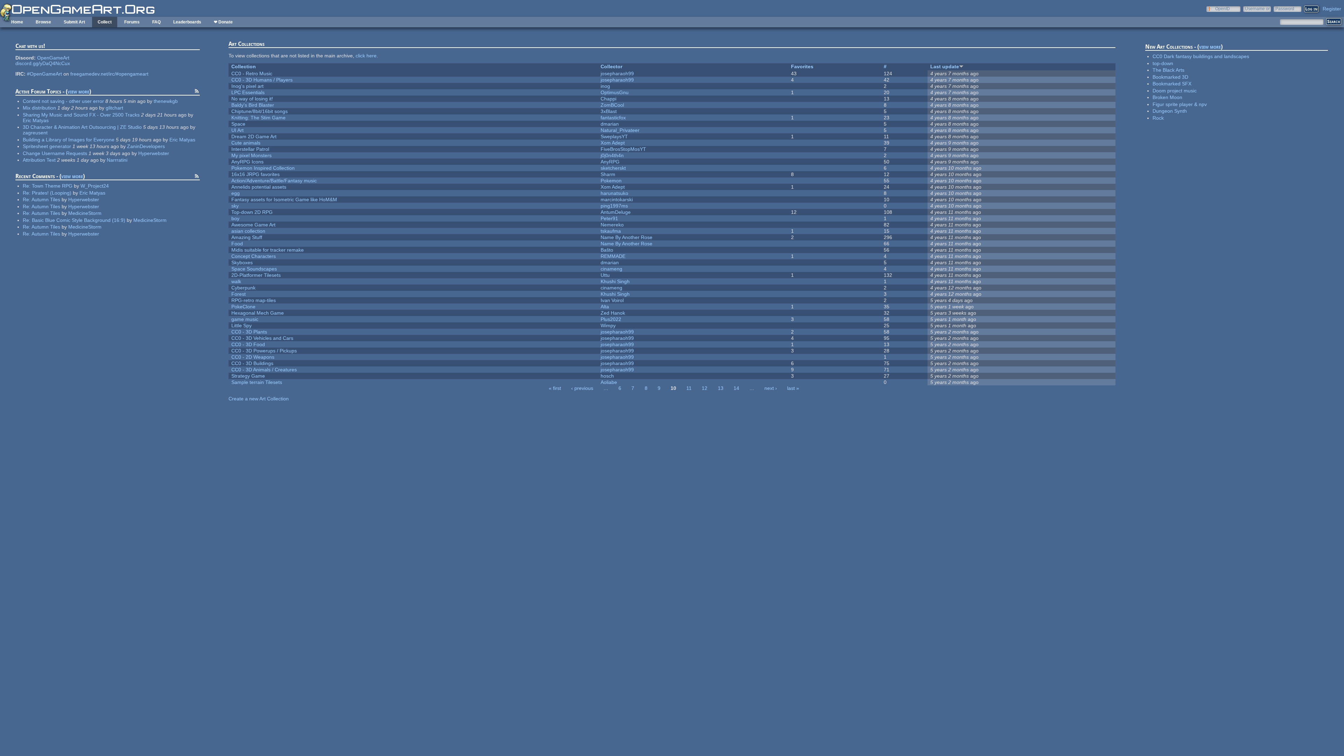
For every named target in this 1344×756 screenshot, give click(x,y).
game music (244, 319)
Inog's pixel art (247, 86)
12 (704, 388)
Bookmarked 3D (1170, 77)
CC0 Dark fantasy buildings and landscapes (1201, 56)
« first (555, 388)
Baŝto (607, 250)
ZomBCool (612, 105)
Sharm (608, 174)
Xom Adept (613, 143)
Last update (944, 66)
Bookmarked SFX (1172, 83)
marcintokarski (617, 199)
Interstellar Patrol (250, 149)
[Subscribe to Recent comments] (197, 177)
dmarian (610, 124)
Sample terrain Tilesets (256, 382)
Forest (238, 294)
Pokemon (611, 180)
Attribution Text (39, 160)
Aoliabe (609, 382)
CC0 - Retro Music (251, 73)
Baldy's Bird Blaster (252, 105)
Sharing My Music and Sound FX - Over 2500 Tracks (81, 115)
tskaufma (611, 231)
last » (793, 388)
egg (235, 193)
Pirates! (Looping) (51, 193)
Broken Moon (1167, 97)
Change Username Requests (55, 153)
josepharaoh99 (617, 73)
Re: (27, 186)
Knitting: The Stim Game (258, 117)
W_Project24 (94, 186)
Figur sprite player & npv (1180, 104)
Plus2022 (611, 319)
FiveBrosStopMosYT (623, 149)
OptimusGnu (615, 92)
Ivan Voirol (612, 300)
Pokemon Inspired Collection (263, 168)
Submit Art (74, 22)
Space (238, 124)
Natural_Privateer (620, 130)
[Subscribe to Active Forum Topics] (197, 92)
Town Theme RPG (52, 186)
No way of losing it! (252, 99)
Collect (105, 22)
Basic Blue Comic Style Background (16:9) (78, 220)
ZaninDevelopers (146, 146)
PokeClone (243, 306)
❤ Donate (223, 22)
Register (1332, 9)
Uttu (605, 275)
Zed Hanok (613, 313)
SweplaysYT (614, 136)
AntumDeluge (616, 212)
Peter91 (609, 218)
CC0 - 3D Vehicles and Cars (262, 338)
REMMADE (613, 256)
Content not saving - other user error (63, 101)
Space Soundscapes (254, 269)
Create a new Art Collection (259, 398)
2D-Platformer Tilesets (256, 275)
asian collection (248, 231)
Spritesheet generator (47, 146)
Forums (132, 22)
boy (235, 218)
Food (237, 243)
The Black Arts (1168, 70)
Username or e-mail (1257, 8)
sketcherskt (613, 168)
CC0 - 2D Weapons (252, 357)
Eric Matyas (36, 120)
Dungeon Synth (1170, 111)
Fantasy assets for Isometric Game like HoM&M (284, 199)
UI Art (237, 130)
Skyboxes (242, 262)
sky (235, 206)
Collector (611, 66)
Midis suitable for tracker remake (267, 250)
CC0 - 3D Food (248, 344)
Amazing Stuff (246, 237)
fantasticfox (613, 117)
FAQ (156, 22)
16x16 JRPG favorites (255, 174)
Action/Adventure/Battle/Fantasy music (274, 180)
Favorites (802, 66)
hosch (607, 376)
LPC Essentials (248, 92)
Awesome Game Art (253, 224)
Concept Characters (253, 256)
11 (689, 388)
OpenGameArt (53, 58)
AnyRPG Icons (247, 161)
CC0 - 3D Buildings (252, 363)
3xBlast (609, 111)
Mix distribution (39, 108)
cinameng (611, 269)
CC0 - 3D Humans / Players (262, 80)
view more (78, 91)
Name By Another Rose (626, 237)
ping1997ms (614, 206)
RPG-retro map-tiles (253, 300)
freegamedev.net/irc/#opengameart (109, 74)
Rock (1158, 118)
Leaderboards (187, 22)
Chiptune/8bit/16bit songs (259, 111)
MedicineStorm (85, 213)
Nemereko (612, 224)
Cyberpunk (243, 287)
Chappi (608, 99)
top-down (1163, 63)
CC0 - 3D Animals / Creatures (264, 369)
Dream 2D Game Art (253, 136)
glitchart (114, 108)
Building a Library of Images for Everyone (68, 139)
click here (366, 55)
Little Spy (241, 325)
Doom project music (1175, 90)
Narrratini (117, 160)
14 (736, 388)
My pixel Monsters (251, 155)
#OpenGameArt (44, 74)
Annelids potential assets (258, 187)
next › (770, 388)
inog (605, 86)
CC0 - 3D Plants (249, 332)
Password (1284, 8)
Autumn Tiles (45, 199)
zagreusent (35, 132)
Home (17, 22)
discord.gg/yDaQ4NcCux (42, 63)
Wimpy (608, 325)
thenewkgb (166, 101)
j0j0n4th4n (612, 155)
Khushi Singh (615, 281)
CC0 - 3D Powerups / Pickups (264, 351)
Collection (243, 66)
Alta (605, 306)
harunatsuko (614, 193)
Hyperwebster (153, 153)
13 (720, 388)
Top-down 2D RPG (252, 212)
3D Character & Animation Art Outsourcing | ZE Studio (82, 127)
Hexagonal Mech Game (257, 313)
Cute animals (245, 143)
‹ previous (582, 388)
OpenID (1222, 8)
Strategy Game (248, 376)
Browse (43, 22)
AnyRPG (610, 161)
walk (236, 281)
